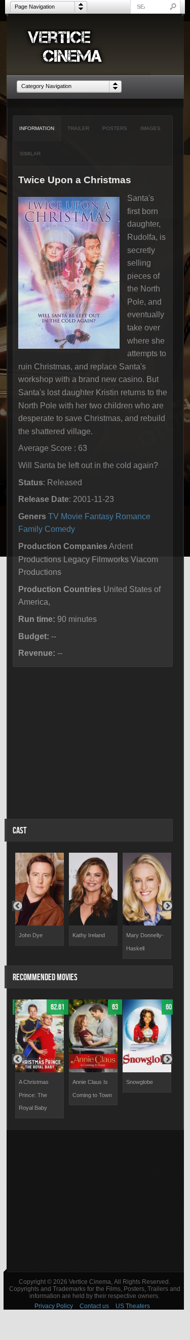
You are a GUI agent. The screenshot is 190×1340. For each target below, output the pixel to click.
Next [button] (167, 906)
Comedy (60, 529)
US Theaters (133, 1306)
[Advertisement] (95, 1201)
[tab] (37, 128)
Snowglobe (139, 1082)
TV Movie (65, 516)
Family (30, 529)
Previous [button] (17, 906)
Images (150, 128)
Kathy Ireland (88, 935)
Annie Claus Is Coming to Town (92, 1088)
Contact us (94, 1306)
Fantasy (99, 516)
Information (36, 128)
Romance (133, 516)
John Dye (31, 935)
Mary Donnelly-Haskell (145, 941)
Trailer (78, 128)
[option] (39, 899)
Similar (30, 153)
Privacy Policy (53, 1306)
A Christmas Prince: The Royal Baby (34, 1095)
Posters (114, 128)
